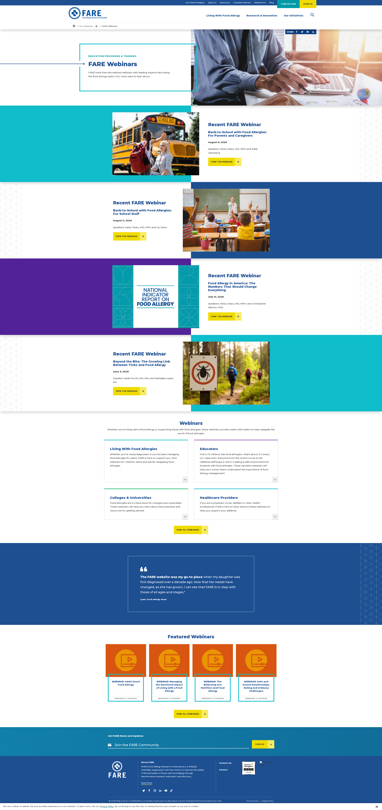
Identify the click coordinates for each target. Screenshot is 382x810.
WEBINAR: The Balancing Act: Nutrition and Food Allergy (213, 686)
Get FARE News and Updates (125, 736)
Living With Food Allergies (133, 449)
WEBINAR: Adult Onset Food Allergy (126, 683)
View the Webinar (221, 162)
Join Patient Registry (195, 2)
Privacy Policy (107, 806)
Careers (223, 770)
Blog (271, 2)
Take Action (288, 4)
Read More (146, 783)
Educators (209, 449)
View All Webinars (188, 714)
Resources (225, 2)
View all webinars (188, 530)
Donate (308, 4)
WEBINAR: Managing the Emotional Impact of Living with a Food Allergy (169, 686)
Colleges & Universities (130, 498)
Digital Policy (268, 801)
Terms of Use (252, 801)
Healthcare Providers (219, 498)
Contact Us (225, 763)
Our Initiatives (86, 26)
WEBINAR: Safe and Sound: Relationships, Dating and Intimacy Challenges (256, 686)
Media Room (260, 2)
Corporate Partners (242, 2)
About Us (212, 2)
